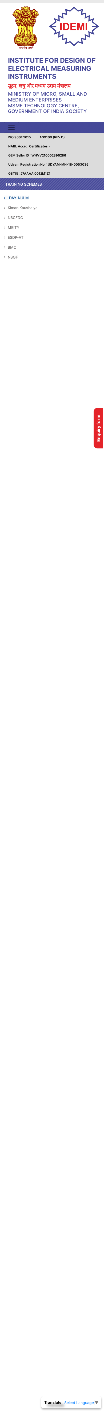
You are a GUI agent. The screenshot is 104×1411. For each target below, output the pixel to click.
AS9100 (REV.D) (52, 137)
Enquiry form (98, 428)
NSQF (12, 257)
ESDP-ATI (16, 237)
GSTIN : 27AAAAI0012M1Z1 (29, 173)
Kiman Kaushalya (22, 207)
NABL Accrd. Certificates (28, 146)
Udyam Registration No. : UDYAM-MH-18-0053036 (48, 164)
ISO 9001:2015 (19, 137)
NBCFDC (15, 217)
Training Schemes (23, 184)
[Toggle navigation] (11, 127)
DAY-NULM (18, 198)
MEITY (13, 227)
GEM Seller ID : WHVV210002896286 (37, 155)
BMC (11, 247)
